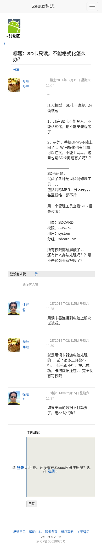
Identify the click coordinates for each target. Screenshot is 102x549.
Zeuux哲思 (43, 6)
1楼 (52, 303)
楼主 (53, 80)
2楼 (52, 340)
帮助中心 (35, 532)
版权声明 (67, 532)
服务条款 (51, 532)
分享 (16, 70)
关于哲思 (83, 532)
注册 (51, 471)
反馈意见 (19, 532)
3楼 (52, 393)
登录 (20, 467)
